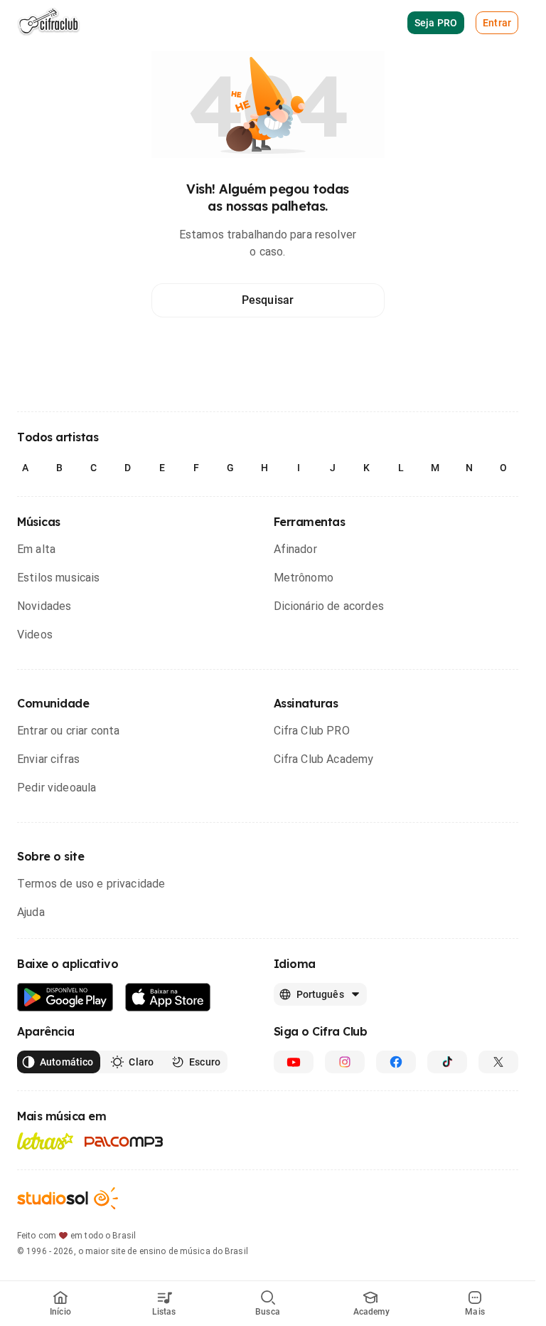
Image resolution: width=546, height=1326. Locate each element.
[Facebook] (396, 1062)
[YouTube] (294, 1062)
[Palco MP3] (124, 1142)
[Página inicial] (48, 23)
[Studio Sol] (67, 1198)
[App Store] (168, 997)
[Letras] (45, 1140)
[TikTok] (447, 1062)
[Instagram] (345, 1062)
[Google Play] (65, 997)
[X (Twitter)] (498, 1062)
